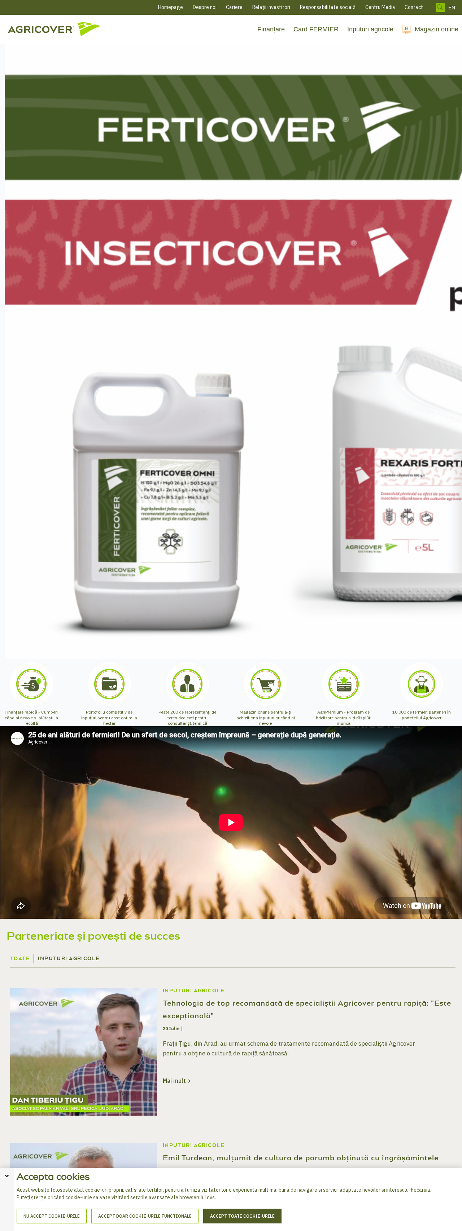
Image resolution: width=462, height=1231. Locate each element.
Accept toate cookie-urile (242, 1216)
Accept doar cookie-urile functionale (145, 1216)
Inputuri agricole (370, 29)
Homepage (170, 7)
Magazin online (436, 29)
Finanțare (271, 29)
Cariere (234, 7)
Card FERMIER (316, 29)
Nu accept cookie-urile (51, 1216)
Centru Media (380, 7)
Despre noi (205, 7)
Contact (414, 7)
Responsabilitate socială (328, 7)
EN (451, 7)
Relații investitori (271, 7)
